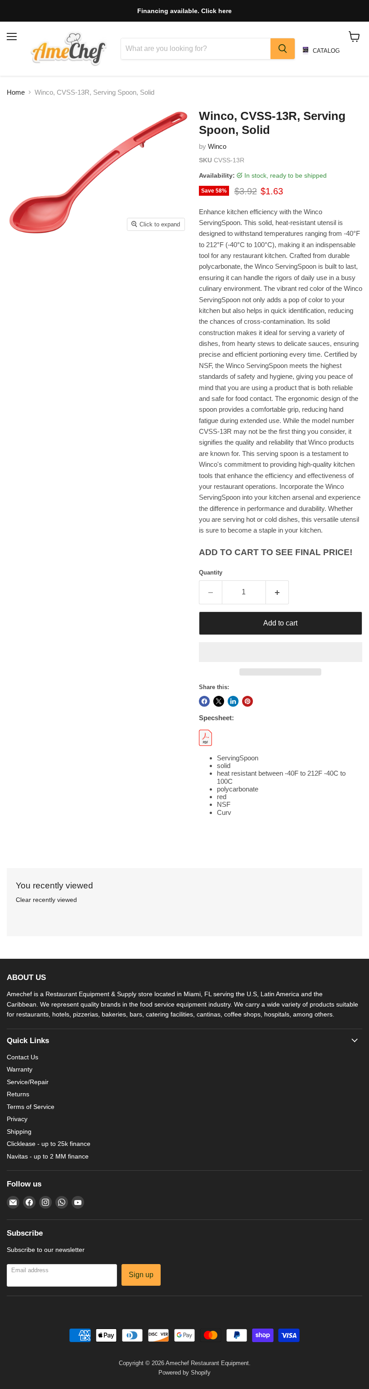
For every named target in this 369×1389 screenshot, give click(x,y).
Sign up (141, 1275)
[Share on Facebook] (204, 701)
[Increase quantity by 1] (277, 592)
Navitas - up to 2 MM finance (48, 1156)
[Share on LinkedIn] (233, 701)
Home (16, 92)
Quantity (210, 572)
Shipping (19, 1131)
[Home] (69, 48)
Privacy (17, 1118)
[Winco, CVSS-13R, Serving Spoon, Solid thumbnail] (26, 258)
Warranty (19, 1069)
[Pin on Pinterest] (247, 701)
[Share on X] (218, 701)
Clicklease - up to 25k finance (48, 1143)
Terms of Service (30, 1106)
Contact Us (22, 1057)
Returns (18, 1094)
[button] (280, 652)
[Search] (282, 48)
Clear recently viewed (46, 899)
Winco (217, 146)
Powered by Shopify (184, 1372)
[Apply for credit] (184, 10)
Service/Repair (28, 1081)
